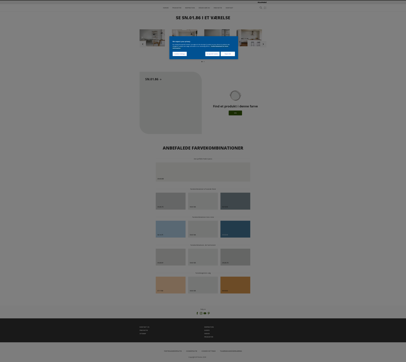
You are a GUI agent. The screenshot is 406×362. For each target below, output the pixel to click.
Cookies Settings (179, 54)
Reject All (228, 54)
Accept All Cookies (212, 54)
